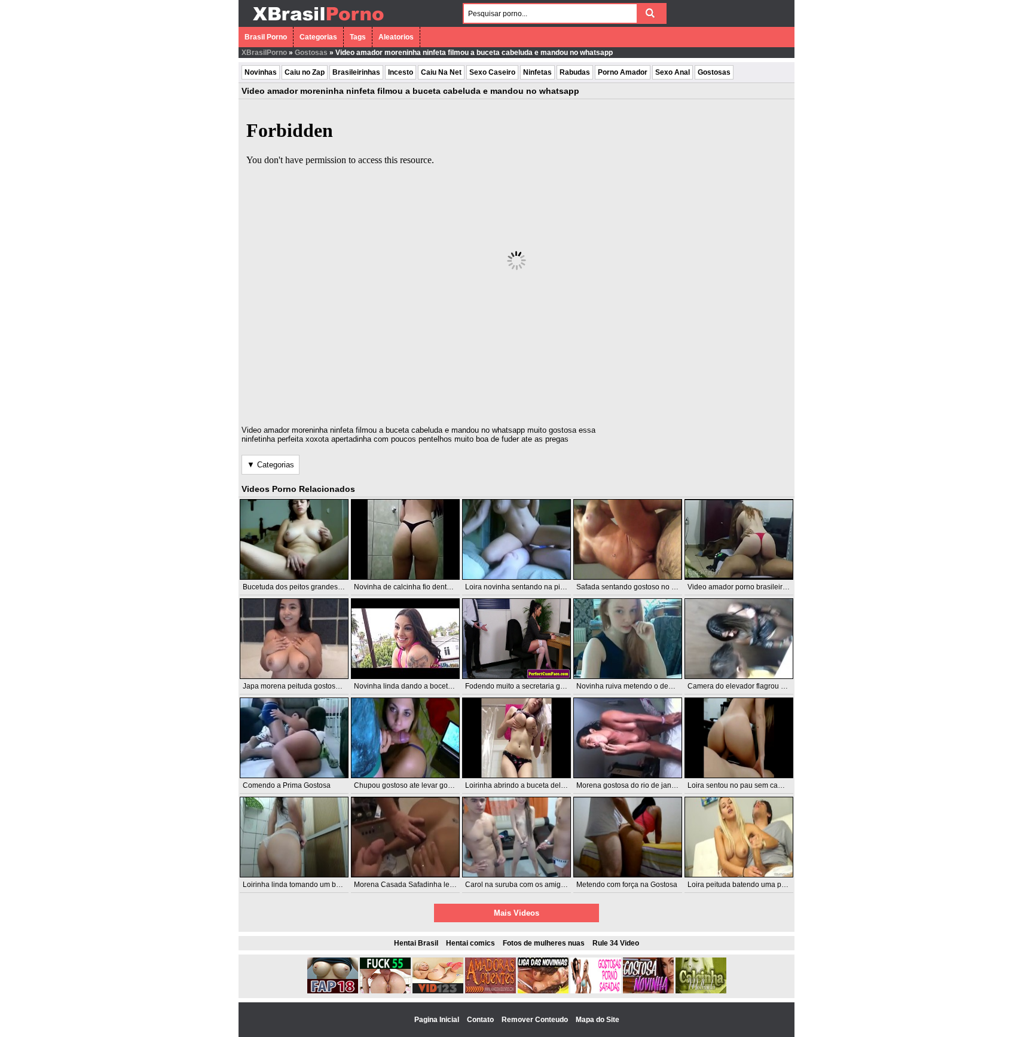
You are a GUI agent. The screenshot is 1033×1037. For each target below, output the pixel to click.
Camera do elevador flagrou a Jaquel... (750, 686)
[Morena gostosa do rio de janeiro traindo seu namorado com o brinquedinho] (627, 738)
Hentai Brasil (416, 943)
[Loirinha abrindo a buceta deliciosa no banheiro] (516, 738)
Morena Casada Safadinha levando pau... (422, 884)
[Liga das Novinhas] (543, 991)
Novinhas (261, 72)
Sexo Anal (672, 72)
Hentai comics (470, 943)
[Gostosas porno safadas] (595, 991)
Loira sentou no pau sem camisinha (745, 785)
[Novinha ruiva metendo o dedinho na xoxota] (627, 638)
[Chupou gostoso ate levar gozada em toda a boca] (405, 738)
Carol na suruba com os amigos (517, 884)
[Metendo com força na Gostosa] (627, 837)
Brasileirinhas (356, 72)
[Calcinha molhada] (701, 991)
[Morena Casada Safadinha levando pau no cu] (405, 837)
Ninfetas (537, 72)
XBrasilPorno (264, 52)
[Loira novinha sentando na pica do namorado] (516, 539)
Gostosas (311, 52)
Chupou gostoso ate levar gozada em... (417, 785)
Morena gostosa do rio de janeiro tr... (635, 785)
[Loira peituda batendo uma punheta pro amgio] (738, 837)
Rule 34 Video (615, 943)
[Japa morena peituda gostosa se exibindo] (294, 638)
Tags (358, 37)
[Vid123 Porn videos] (437, 991)
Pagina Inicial (437, 1019)
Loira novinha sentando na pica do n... (527, 587)
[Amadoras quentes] (490, 991)
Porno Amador (622, 72)
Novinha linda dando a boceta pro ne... (417, 686)
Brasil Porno (266, 37)
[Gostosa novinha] (648, 991)
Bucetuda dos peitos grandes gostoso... (307, 587)
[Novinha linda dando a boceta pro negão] (405, 638)
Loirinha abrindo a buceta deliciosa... (525, 785)
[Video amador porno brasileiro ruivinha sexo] (738, 539)
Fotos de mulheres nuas (544, 943)
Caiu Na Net (441, 72)
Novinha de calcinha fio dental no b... (414, 587)
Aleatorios (396, 37)
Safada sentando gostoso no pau (630, 587)
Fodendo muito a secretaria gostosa (523, 686)
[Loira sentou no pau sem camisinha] (738, 738)
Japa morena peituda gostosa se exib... (306, 686)
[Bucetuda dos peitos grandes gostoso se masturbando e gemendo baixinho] (294, 539)
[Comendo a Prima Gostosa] (294, 738)
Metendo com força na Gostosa (626, 884)
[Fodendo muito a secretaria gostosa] (516, 638)
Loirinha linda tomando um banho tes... (306, 884)
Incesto (400, 72)
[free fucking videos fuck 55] (385, 991)
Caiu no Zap (305, 72)
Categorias (318, 37)
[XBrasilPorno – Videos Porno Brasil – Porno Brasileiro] (318, 22)
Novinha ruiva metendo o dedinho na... (639, 686)
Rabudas (575, 72)
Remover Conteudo (536, 1019)
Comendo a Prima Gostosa (287, 785)
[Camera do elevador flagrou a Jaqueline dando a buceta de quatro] (738, 638)
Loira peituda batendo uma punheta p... (751, 884)
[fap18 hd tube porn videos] (332, 991)
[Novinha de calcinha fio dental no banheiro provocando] (405, 539)
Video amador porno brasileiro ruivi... (747, 587)
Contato (481, 1019)
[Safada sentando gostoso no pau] (627, 539)
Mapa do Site (597, 1019)
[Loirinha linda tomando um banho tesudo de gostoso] (294, 837)
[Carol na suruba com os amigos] (516, 837)
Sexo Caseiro (492, 72)
